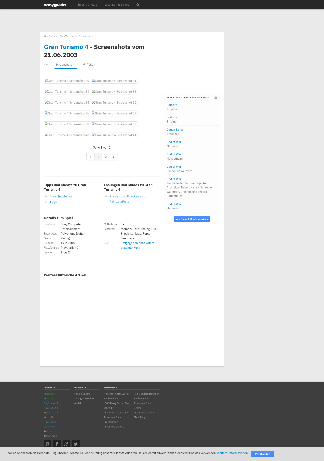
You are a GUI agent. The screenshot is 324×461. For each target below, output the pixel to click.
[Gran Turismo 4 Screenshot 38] (67, 124)
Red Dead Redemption (146, 393)
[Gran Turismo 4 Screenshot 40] (67, 135)
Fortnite (173, 107)
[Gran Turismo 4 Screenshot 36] (67, 113)
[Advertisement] (132, 21)
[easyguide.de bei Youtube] (47, 444)
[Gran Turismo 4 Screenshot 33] (114, 91)
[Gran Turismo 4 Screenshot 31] (114, 81)
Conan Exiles (175, 132)
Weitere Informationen (232, 453)
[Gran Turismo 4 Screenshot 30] (67, 81)
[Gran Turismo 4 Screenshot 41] (114, 135)
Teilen (90, 64)
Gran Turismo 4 (66, 47)
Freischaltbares (61, 196)
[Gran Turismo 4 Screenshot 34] (67, 102)
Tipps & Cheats (87, 4)
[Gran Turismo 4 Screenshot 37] (114, 113)
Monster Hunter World (116, 393)
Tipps (54, 202)
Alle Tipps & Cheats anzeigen (192, 219)
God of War (174, 144)
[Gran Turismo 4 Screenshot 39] (114, 124)
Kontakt (78, 403)
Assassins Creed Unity (116, 412)
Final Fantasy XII (113, 398)
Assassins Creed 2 (114, 426)
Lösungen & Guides (116, 4)
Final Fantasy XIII (143, 398)
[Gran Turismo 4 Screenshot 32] (67, 91)
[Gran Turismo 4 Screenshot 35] (114, 102)
